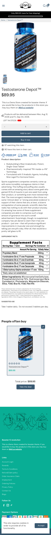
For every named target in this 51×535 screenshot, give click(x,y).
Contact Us (6, 491)
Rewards (5, 465)
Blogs (4, 494)
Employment (7, 480)
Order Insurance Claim (10, 476)
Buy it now (25, 140)
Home (3, 20)
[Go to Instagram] (7, 505)
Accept (41, 525)
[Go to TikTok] (11, 505)
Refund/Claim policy (10, 473)
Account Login (7, 462)
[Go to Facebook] (3, 505)
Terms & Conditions (9, 469)
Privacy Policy (7, 487)
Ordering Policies (8, 483)
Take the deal (26, 386)
